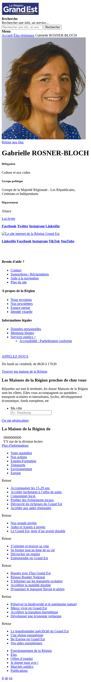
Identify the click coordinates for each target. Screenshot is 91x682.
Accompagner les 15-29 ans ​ (30, 488)
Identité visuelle (21, 312)
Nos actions (19, 457)
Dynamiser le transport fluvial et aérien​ (37, 589)
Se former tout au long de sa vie (33, 550)
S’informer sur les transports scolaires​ (37, 581)
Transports (18, 465)
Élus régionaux (23, 35)
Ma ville (16, 408)
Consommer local (23, 496)
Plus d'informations (15, 445)
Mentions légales (22, 333)
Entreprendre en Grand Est (29, 558)
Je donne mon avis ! (24, 662)
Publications (19, 670)
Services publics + (23, 337)
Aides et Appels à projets (28, 527)
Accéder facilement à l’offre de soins (36, 492)
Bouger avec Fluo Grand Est (31, 573)
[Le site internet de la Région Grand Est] (40, 15)
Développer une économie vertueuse (36, 616)
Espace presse (20, 308)
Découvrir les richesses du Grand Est (36, 504)
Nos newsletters (22, 304)
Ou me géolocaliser (15, 420)
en (10, 678)
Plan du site (19, 282)
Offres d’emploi (22, 659)
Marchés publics (22, 666)
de (6, 678)
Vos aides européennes (26, 643)
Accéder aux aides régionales (31, 508)
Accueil (7, 35)
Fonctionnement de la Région (31, 651)
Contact (16, 270)
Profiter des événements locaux (32, 500)
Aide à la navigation (25, 278)
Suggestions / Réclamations (30, 274)
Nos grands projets (24, 523)
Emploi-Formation (23, 461)
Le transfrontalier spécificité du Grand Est (40, 631)
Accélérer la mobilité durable (31, 585)
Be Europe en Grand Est (28, 639)
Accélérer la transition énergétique (34, 612)
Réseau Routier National (28, 577)
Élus (14, 655)
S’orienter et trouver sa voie (30, 546)
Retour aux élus (13, 142)
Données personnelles (26, 329)
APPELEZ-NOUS (15, 356)
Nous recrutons (21, 300)
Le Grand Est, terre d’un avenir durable (38, 531)
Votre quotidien (21, 453)
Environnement (21, 469)
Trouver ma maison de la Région (24, 371)
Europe (16, 473)
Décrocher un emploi (25, 554)
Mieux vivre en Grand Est (29, 608)
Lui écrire (8, 218)
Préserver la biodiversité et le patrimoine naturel (44, 604)
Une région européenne (27, 635)
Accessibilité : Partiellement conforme (45, 341)
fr (3, 678)
